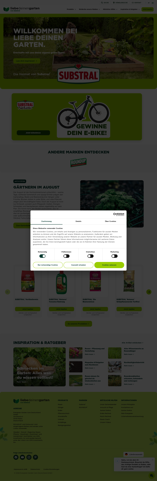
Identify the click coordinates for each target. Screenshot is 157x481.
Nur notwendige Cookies (48, 265)
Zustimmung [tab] (46, 221)
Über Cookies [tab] (110, 221)
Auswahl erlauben (78, 265)
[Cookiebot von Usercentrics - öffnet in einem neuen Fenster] (115, 214)
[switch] (66, 256)
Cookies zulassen (109, 265)
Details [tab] (78, 221)
